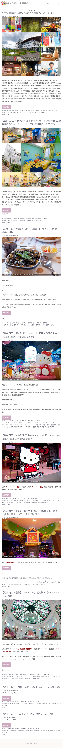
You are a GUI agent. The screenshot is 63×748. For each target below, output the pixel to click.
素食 (25, 325)
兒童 (8, 730)
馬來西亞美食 (33, 498)
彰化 (18, 325)
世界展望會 (6, 703)
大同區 (19, 703)
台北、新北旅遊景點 (8, 701)
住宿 (4, 218)
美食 (50, 110)
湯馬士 (30, 427)
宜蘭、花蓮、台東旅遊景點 (35, 110)
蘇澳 (33, 112)
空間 (40, 703)
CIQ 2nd (30, 423)
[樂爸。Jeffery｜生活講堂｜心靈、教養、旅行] (15, 3)
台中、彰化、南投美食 (9, 323)
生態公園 (28, 112)
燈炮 (18, 112)
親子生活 (54, 110)
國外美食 (5, 498)
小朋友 (19, 730)
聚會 (43, 703)
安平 (21, 220)
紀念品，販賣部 (37, 427)
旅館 (24, 220)
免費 (11, 703)
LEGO (7, 425)
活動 (30, 703)
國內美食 (11, 110)
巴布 (48, 425)
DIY (4, 112)
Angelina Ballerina (8, 423)
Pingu (18, 425)
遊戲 (55, 730)
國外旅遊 (5, 420)
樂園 (14, 112)
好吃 (11, 325)
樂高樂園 (16, 427)
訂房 (33, 220)
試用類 (45, 218)
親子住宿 (34, 218)
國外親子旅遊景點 (13, 420)
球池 (31, 730)
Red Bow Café (46, 500)
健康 (4, 325)
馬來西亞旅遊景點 (35, 420)
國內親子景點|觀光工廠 (21, 110)
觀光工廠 (37, 112)
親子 (43, 427)
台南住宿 (9, 218)
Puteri (22, 425)
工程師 (44, 425)
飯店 (41, 220)
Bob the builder (23, 423)
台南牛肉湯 (16, 220)
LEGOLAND (13, 425)
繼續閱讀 (6, 107)
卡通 (37, 425)
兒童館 (10, 220)
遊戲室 (47, 325)
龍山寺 (5, 732)
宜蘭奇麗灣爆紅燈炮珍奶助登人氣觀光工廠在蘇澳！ (28, 12)
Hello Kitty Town (44, 423)
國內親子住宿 (21, 218)
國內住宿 (15, 218)
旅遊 (21, 578)
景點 (11, 112)
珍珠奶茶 (22, 112)
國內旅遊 (5, 110)
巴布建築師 (53, 425)
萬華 (38, 730)
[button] (48, 3)
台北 (15, 703)
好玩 (8, 112)
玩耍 (37, 703)
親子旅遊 (29, 220)
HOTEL (5, 220)
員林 (8, 325)
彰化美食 (24, 323)
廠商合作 (28, 218)
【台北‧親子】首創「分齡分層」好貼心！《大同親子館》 (31, 687)
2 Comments (6, 586)
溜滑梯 (27, 730)
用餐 (29, 502)
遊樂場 (42, 112)
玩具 (33, 703)
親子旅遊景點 (32, 578)
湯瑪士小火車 (23, 427)
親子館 (43, 325)
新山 (5, 427)
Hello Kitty (36, 423)
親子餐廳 (44, 323)
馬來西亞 (52, 427)
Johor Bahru (53, 423)
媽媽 (15, 730)
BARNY (16, 423)
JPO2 (3, 425)
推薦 (22, 325)
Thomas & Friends (30, 425)
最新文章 (45, 110)
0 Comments (6, 114)
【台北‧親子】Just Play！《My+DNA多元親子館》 (28, 714)
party (4, 730)
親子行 (32, 325)
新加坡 (9, 502)
